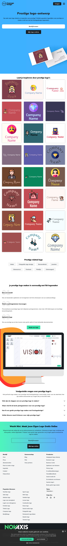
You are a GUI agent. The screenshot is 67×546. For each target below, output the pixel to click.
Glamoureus (17, 269)
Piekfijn (38, 269)
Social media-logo (28, 508)
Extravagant (50, 269)
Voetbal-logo (26, 497)
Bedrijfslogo (6, 514)
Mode (12, 264)
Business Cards (50, 462)
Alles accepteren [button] (27, 539)
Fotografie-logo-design (26, 264)
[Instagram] (51, 498)
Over (4, 457)
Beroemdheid (42, 264)
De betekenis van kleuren (53, 479)
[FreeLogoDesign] (14, 4)
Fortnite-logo (6, 506)
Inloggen (57, 4)
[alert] (33, 537)
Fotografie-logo (27, 511)
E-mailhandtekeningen (52, 471)
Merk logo (25, 494)
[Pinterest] (55, 498)
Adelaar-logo (6, 497)
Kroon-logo (26, 506)
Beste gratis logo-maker (53, 485)
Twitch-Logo (6, 508)
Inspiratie (5, 468)
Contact (5, 471)
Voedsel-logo (26, 519)
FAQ (26, 460)
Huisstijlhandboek (51, 474)
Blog (26, 457)
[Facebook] (48, 498)
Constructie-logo (27, 503)
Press (4, 460)
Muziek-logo (26, 517)
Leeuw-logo (26, 500)
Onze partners (28, 462)
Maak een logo (33, 327)
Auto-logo (5, 494)
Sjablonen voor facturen (52, 465)
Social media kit (50, 476)
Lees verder (53, 536)
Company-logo (7, 511)
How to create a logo (8, 465)
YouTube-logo (6, 492)
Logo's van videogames (9, 503)
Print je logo (49, 468)
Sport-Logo (26, 492)
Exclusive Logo (50, 460)
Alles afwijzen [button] (41, 539)
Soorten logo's (50, 482)
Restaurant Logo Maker (29, 514)
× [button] (65, 531)
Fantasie (28, 269)
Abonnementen (7, 462)
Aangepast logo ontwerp (53, 457)
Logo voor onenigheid (9, 500)
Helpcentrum (6, 474)
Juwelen (54, 264)
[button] (33, 543)
